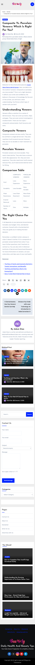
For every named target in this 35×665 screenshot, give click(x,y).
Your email (5, 437)
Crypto (7, 557)
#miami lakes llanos (12, 39)
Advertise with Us (7, 533)
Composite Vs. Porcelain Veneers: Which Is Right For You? (17, 26)
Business (7, 610)
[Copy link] (13, 284)
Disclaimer (5, 525)
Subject (4, 445)
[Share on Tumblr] (4, 284)
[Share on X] (12, 280)
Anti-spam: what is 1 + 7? (10, 471)
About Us (5, 521)
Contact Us (5, 517)
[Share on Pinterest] (24, 280)
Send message (8, 480)
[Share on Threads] (7, 284)
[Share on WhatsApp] (20, 280)
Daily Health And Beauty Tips (17, 646)
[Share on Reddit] (28, 280)
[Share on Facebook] (9, 280)
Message (4, 452)
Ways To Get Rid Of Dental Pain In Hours (17, 274)
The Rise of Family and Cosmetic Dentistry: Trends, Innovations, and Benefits (16, 361)
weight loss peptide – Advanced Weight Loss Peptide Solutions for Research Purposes (16, 614)
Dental (5, 19)
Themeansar (17, 662)
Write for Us (5, 529)
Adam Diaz (10, 34)
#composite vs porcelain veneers (13, 37)
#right (20, 39)
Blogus (26, 660)
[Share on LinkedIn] (16, 280)
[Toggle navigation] (2, 4)
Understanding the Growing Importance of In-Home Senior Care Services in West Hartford (16, 579)
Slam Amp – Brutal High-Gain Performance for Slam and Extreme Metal (16, 597)
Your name (5, 430)
